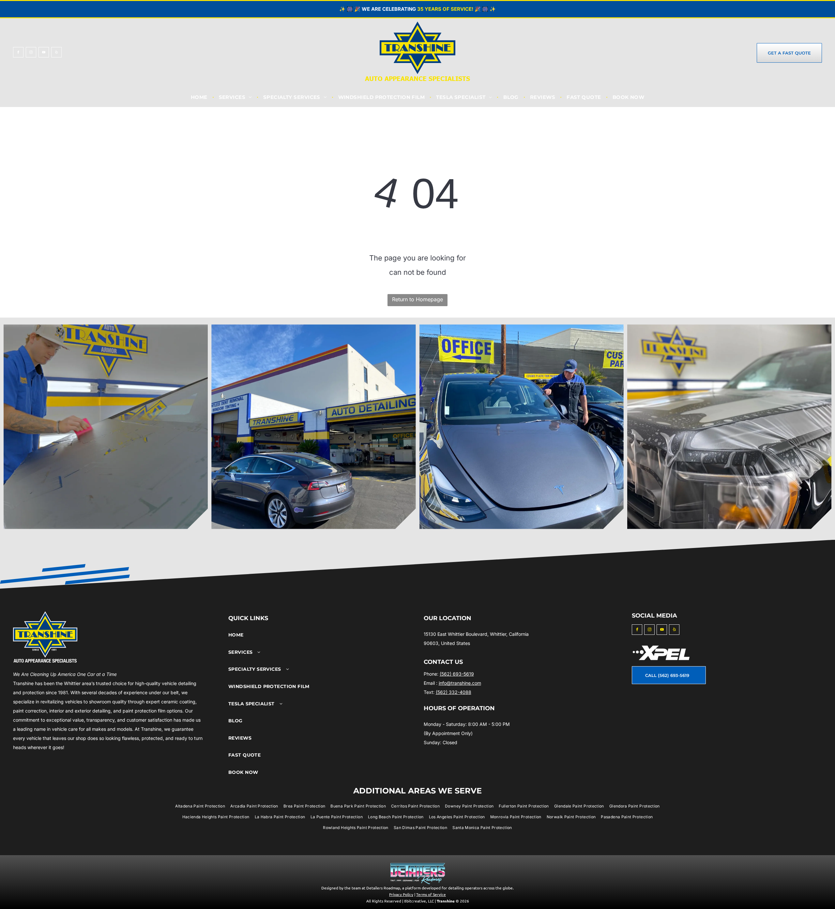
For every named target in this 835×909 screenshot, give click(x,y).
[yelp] (56, 53)
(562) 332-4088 (453, 692)
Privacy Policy (401, 894)
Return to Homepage (417, 299)
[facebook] (18, 53)
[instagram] (31, 53)
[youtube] (43, 53)
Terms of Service (431, 894)
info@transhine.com (460, 683)
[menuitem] (200, 97)
